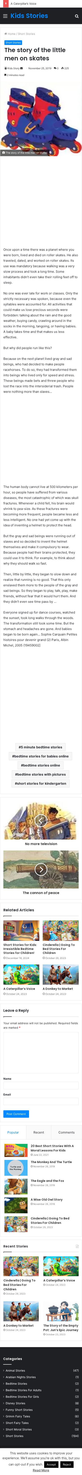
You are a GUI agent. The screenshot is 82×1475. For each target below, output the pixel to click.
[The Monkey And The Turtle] (16, 1168)
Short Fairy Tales (17, 1423)
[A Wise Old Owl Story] (16, 1205)
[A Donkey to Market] (61, 974)
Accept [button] (51, 1464)
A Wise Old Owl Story (46, 1199)
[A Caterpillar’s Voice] (21, 974)
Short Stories (26, 33)
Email (7, 1094)
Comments (66, 1132)
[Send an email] (21, 68)
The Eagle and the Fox (47, 1181)
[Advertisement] (41, 204)
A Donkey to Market (58, 989)
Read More (41, 1470)
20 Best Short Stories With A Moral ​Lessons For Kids (52, 1148)
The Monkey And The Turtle (51, 1162)
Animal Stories (15, 1370)
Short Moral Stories (19, 1429)
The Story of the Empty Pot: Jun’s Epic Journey (60, 1327)
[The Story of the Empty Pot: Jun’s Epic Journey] (61, 1311)
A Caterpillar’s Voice (23, 3)
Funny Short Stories (19, 1409)
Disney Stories (15, 1403)
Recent (38, 1132)
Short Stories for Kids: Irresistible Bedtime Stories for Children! (20, 949)
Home (11, 33)
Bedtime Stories (16, 1383)
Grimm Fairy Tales (18, 1416)
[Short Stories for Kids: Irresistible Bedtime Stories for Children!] (21, 930)
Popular (13, 1132)
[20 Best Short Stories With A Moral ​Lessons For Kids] (16, 1150)
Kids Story (14, 68)
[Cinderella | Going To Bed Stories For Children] (61, 930)
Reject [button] (67, 1464)
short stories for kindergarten (41, 783)
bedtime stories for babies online (41, 756)
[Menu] (5, 17)
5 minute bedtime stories (41, 747)
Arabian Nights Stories (21, 1377)
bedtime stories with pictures (41, 774)
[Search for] (77, 17)
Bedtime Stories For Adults (23, 1390)
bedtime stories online (41, 765)
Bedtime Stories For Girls (22, 1396)
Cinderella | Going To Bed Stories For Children (59, 949)
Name (7, 1078)
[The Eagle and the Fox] (16, 1187)
